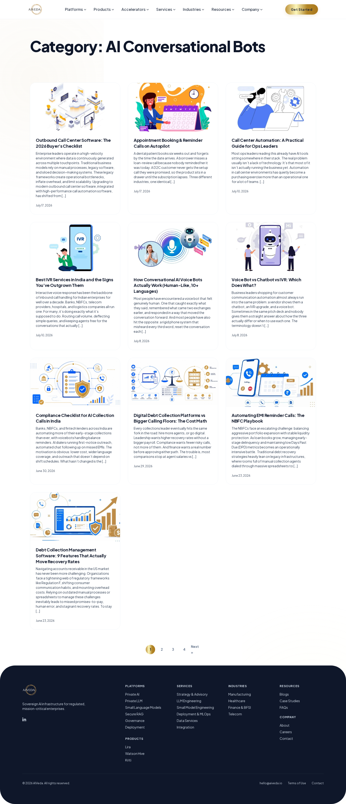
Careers (286, 732)
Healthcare (236, 701)
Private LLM (133, 701)
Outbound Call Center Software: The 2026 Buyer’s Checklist (73, 143)
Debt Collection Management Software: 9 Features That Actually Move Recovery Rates (71, 555)
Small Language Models (143, 707)
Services (164, 9)
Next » (195, 649)
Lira (128, 747)
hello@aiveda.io (271, 783)
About (285, 725)
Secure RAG (134, 714)
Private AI (132, 694)
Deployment (135, 727)
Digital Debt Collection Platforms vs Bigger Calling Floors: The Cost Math (170, 418)
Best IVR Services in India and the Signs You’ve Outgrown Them (74, 282)
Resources (221, 9)
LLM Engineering (189, 701)
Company (250, 9)
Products (102, 9)
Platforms (74, 9)
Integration (185, 727)
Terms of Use (297, 783)
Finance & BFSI (239, 707)
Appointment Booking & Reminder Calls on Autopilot (168, 143)
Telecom (235, 714)
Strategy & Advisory (192, 694)
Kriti (128, 760)
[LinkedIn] (24, 720)
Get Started (301, 9)
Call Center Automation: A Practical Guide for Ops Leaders (267, 143)
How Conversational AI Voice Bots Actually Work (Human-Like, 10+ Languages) (168, 285)
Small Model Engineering (195, 707)
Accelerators (133, 9)
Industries (192, 9)
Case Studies (290, 701)
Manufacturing (239, 694)
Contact (286, 738)
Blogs (284, 694)
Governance (135, 720)
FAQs (284, 707)
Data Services (187, 720)
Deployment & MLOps (194, 714)
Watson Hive (135, 753)
